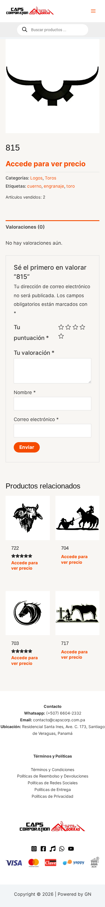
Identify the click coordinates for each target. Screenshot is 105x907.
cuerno (34, 186)
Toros (50, 178)
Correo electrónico (36, 419)
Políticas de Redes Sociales (53, 782)
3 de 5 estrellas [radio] (75, 327)
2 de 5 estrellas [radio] (68, 327)
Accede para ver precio (46, 163)
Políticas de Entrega (52, 789)
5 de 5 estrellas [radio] (61, 336)
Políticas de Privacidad (52, 796)
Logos (36, 178)
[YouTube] (71, 849)
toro (70, 186)
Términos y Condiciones (52, 769)
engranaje (54, 186)
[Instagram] (34, 849)
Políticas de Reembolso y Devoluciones (52, 776)
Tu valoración (34, 352)
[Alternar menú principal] (93, 11)
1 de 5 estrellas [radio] (61, 327)
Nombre (25, 392)
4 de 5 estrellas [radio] (82, 327)
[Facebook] (43, 849)
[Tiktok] (52, 849)
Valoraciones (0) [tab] (25, 227)
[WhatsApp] (62, 849)
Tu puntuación (31, 332)
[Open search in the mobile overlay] (52, 30)
